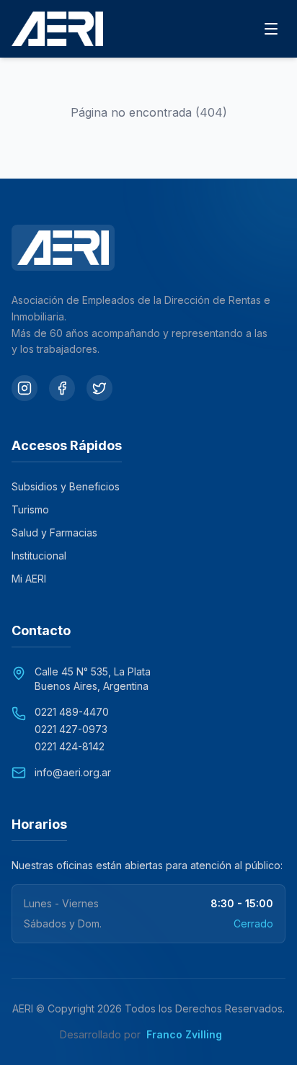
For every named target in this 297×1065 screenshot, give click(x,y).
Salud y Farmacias (54, 532)
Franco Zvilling (191, 1034)
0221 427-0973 (71, 729)
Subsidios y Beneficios (66, 486)
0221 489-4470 (72, 712)
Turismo (30, 509)
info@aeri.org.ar (73, 772)
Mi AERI (29, 578)
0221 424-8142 (70, 746)
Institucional (39, 555)
